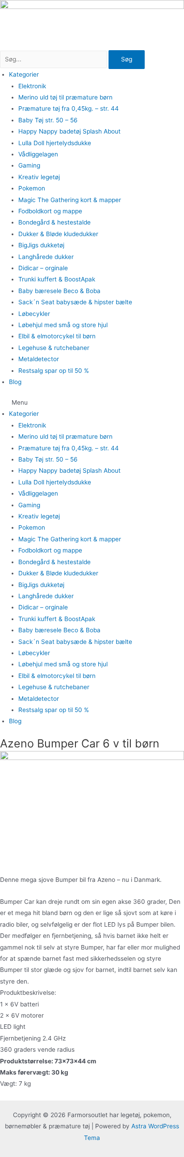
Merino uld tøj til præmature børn (65, 97)
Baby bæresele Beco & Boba (59, 290)
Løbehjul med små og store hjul (63, 324)
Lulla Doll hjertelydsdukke (54, 143)
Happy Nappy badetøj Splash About (69, 131)
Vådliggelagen (38, 154)
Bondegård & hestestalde (54, 222)
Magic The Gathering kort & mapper (69, 199)
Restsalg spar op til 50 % (53, 370)
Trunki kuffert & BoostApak (56, 279)
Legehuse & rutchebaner (53, 347)
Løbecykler (34, 313)
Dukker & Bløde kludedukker (58, 233)
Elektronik (32, 86)
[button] (92, 402)
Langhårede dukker (46, 256)
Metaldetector (38, 359)
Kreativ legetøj (39, 177)
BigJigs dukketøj (41, 245)
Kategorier (24, 74)
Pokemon (31, 188)
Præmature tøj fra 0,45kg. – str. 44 (68, 108)
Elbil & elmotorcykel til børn (57, 336)
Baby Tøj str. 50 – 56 (48, 120)
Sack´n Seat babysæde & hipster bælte (75, 302)
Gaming (29, 165)
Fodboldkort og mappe (50, 211)
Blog (15, 381)
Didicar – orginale (43, 268)
